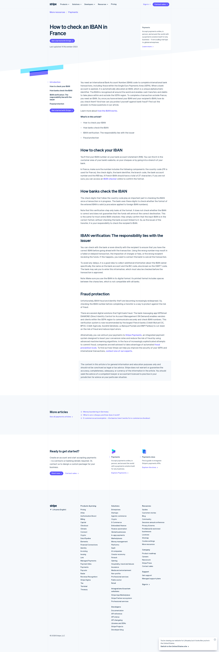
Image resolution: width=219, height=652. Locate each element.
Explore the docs (149, 467)
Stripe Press (147, 563)
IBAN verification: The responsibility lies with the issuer (61, 97)
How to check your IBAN (60, 86)
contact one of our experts (119, 351)
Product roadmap (149, 553)
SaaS (113, 548)
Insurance (115, 567)
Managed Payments (88, 561)
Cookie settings (148, 541)
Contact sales (160, 4)
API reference (116, 613)
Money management (119, 541)
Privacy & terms (148, 525)
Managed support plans (151, 578)
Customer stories (149, 513)
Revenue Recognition (89, 577)
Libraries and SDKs (118, 623)
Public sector (116, 580)
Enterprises (115, 509)
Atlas (83, 513)
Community (146, 519)
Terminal (84, 586)
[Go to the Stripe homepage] (52, 505)
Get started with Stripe (61, 41)
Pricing (113, 4)
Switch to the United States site (174, 646)
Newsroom (146, 560)
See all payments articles (60, 416)
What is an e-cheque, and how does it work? (101, 415)
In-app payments (118, 535)
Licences (145, 534)
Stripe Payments (133, 335)
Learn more (147, 46)
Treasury (84, 589)
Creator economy (118, 554)
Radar (83, 573)
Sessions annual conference (153, 522)
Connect (84, 532)
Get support (147, 575)
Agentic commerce (118, 516)
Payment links (86, 564)
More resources (57, 12)
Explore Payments (119, 473)
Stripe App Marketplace (120, 595)
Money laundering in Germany (95, 412)
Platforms (115, 545)
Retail (113, 583)
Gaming (114, 561)
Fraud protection (57, 104)
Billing (83, 519)
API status (115, 617)
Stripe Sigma (86, 580)
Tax (82, 583)
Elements (84, 541)
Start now (56, 473)
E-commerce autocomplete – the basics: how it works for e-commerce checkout (116, 418)
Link (82, 557)
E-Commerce (116, 522)
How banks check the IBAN (61, 90)
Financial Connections (89, 545)
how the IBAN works (107, 110)
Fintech (114, 557)
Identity (84, 548)
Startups (114, 513)
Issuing (83, 554)
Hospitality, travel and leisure (122, 564)
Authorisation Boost (88, 516)
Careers (145, 556)
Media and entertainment (121, 570)
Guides (145, 509)
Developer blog (117, 629)
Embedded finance (118, 525)
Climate (84, 529)
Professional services (119, 577)
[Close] (214, 640)
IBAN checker (110, 178)
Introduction (55, 82)
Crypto (83, 535)
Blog (144, 516)
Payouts (84, 570)
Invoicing (84, 551)
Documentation (117, 610)
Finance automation (119, 529)
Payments (73, 12)
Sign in (146, 4)
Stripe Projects (117, 626)
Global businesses (118, 532)
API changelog (117, 620)
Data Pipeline (86, 538)
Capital (83, 522)
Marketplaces (116, 538)
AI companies (116, 551)
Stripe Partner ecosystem (121, 598)
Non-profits (116, 573)
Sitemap (145, 538)
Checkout (84, 525)
